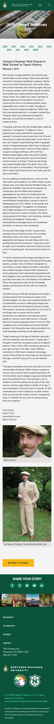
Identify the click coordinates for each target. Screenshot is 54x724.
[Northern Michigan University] (5, 5)
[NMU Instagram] (19, 585)
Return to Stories (18, 563)
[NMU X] (27, 585)
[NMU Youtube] (34, 585)
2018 (5, 46)
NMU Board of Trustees (20, 695)
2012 (9, 50)
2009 (35, 50)
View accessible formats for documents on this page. (26, 701)
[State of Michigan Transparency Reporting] (20, 680)
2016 (22, 46)
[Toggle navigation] (40, 5)
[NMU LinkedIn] (41, 585)
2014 (40, 46)
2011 (18, 50)
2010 (26, 50)
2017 (14, 46)
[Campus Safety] (34, 680)
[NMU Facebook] (12, 585)
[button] (49, 5)
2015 (31, 46)
